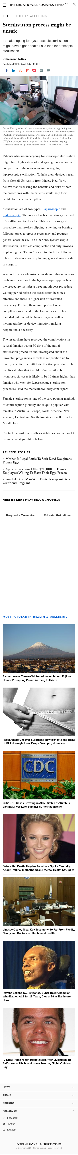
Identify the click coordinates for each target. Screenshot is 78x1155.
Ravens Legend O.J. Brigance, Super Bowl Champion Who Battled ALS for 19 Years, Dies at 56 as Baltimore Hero (37, 996)
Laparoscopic (51, 209)
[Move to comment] (48, 70)
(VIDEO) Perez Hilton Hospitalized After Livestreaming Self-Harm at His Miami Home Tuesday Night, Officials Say (37, 1063)
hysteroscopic (11, 215)
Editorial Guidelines (57, 515)
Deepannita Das (16, 59)
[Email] (41, 70)
